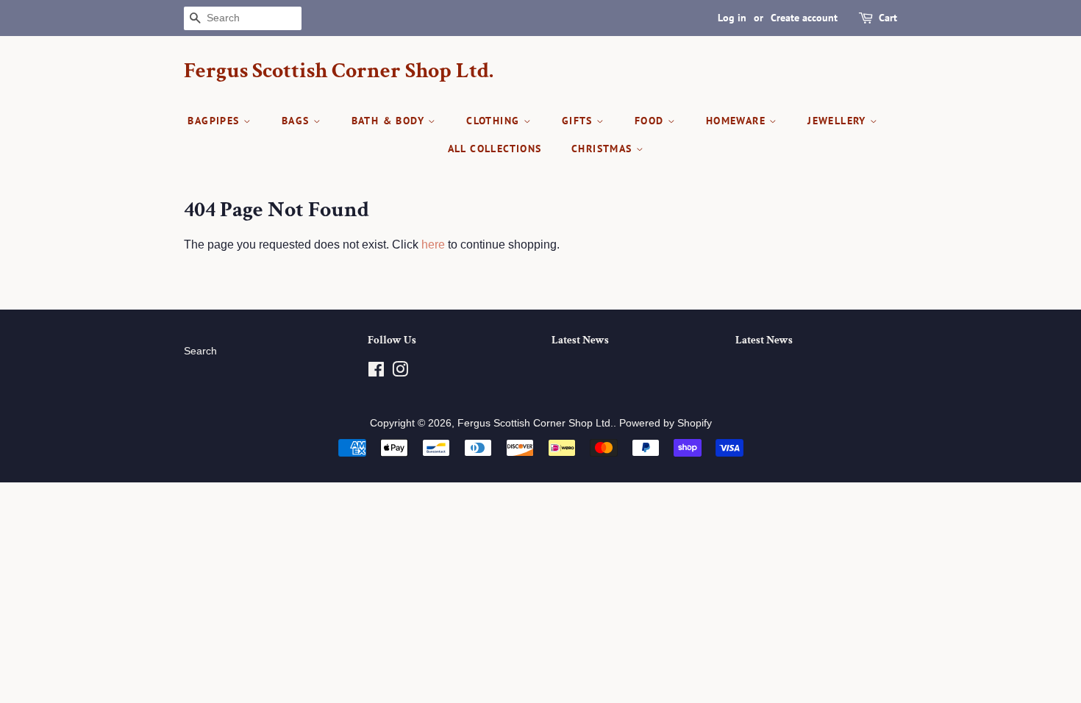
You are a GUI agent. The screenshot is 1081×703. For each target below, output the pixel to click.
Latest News (580, 340)
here (433, 244)
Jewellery (838, 120)
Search (200, 351)
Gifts (579, 120)
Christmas (603, 148)
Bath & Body (390, 120)
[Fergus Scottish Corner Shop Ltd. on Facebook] (376, 372)
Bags (297, 120)
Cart (888, 17)
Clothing (495, 120)
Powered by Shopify (665, 423)
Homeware (738, 120)
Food (651, 120)
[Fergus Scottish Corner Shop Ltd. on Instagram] (400, 372)
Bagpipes (215, 120)
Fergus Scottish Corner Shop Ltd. (338, 71)
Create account (804, 17)
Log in (732, 17)
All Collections (495, 148)
